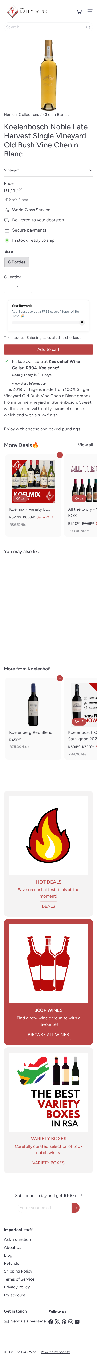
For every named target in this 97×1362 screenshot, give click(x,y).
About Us (12, 1247)
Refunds (11, 1263)
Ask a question (17, 1239)
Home (9, 114)
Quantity (12, 277)
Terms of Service (19, 1279)
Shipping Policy (18, 1271)
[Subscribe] (76, 1208)
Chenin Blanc (55, 114)
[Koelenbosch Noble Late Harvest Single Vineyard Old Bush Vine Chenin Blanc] (33, 607)
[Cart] (79, 11)
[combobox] (48, 26)
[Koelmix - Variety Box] (33, 492)
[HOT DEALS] (48, 835)
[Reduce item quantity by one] (9, 288)
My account (14, 1295)
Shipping (34, 337)
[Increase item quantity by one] (27, 288)
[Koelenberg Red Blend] (33, 715)
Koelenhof (39, 669)
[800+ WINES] (48, 963)
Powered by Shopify (55, 1352)
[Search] (88, 26)
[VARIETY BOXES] (48, 1092)
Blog (8, 1255)
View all (85, 444)
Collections (29, 114)
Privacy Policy (17, 1287)
